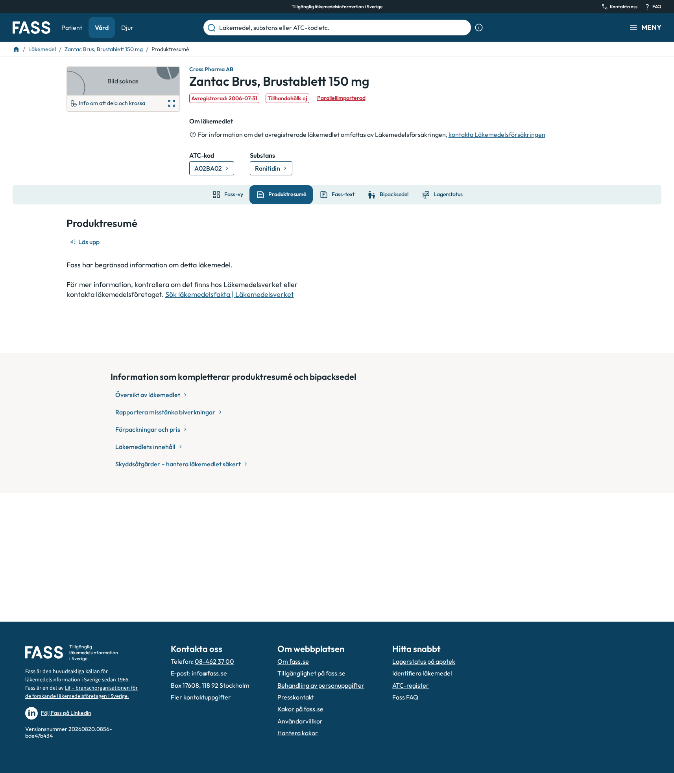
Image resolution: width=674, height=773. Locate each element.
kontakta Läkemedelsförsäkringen (497, 134)
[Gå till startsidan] (31, 27)
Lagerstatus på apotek (423, 661)
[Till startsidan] (16, 49)
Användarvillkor (300, 721)
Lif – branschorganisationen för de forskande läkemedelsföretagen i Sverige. (81, 692)
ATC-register (410, 685)
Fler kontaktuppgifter (201, 697)
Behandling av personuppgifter (320, 685)
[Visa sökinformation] (479, 27)
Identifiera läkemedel (422, 673)
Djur (127, 27)
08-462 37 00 (214, 661)
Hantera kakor (297, 733)
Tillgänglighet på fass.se (311, 673)
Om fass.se (293, 661)
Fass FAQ (405, 697)
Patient (71, 27)
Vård (102, 27)
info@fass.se (209, 673)
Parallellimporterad (341, 97)
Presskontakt (295, 697)
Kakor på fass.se (300, 709)
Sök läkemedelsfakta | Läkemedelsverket (229, 294)
